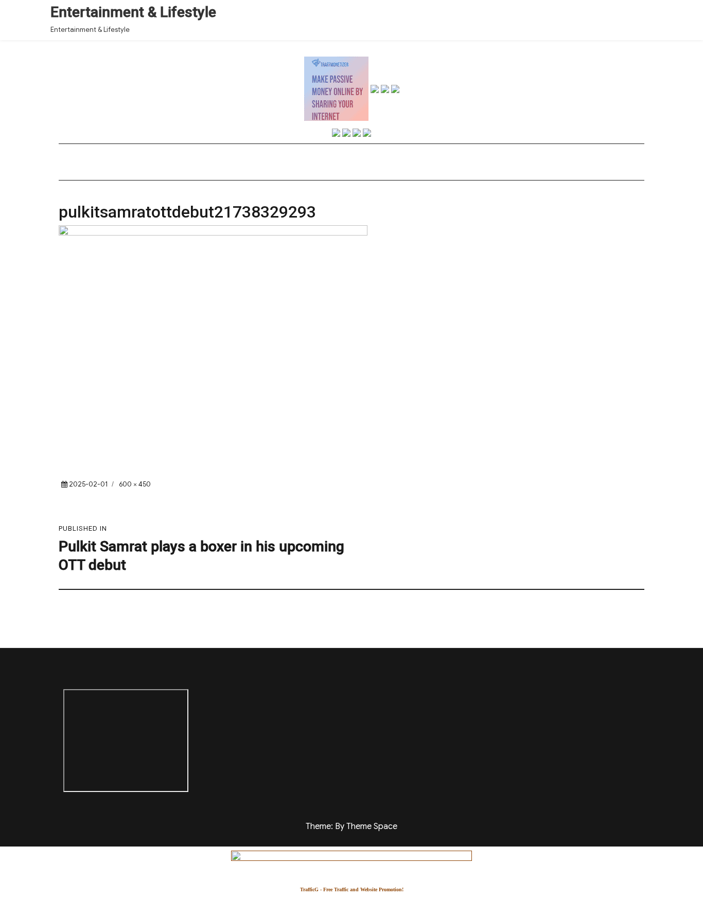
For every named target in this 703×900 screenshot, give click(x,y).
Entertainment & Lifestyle (133, 12)
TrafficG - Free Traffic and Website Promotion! (351, 889)
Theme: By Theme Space (351, 826)
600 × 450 (135, 484)
